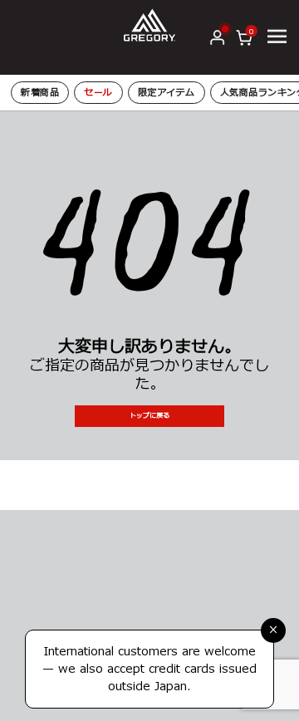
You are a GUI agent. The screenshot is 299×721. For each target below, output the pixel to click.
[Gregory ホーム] (150, 24)
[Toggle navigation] (277, 36)
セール (98, 93)
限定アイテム (166, 93)
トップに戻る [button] (149, 415)
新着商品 (40, 93)
